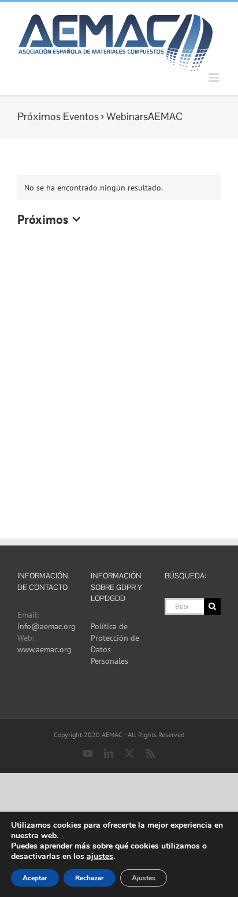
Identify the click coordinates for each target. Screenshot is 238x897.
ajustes (100, 856)
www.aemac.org (44, 649)
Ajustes (143, 878)
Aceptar (35, 878)
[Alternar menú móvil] (215, 78)
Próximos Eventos (58, 116)
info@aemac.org (46, 626)
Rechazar (89, 878)
